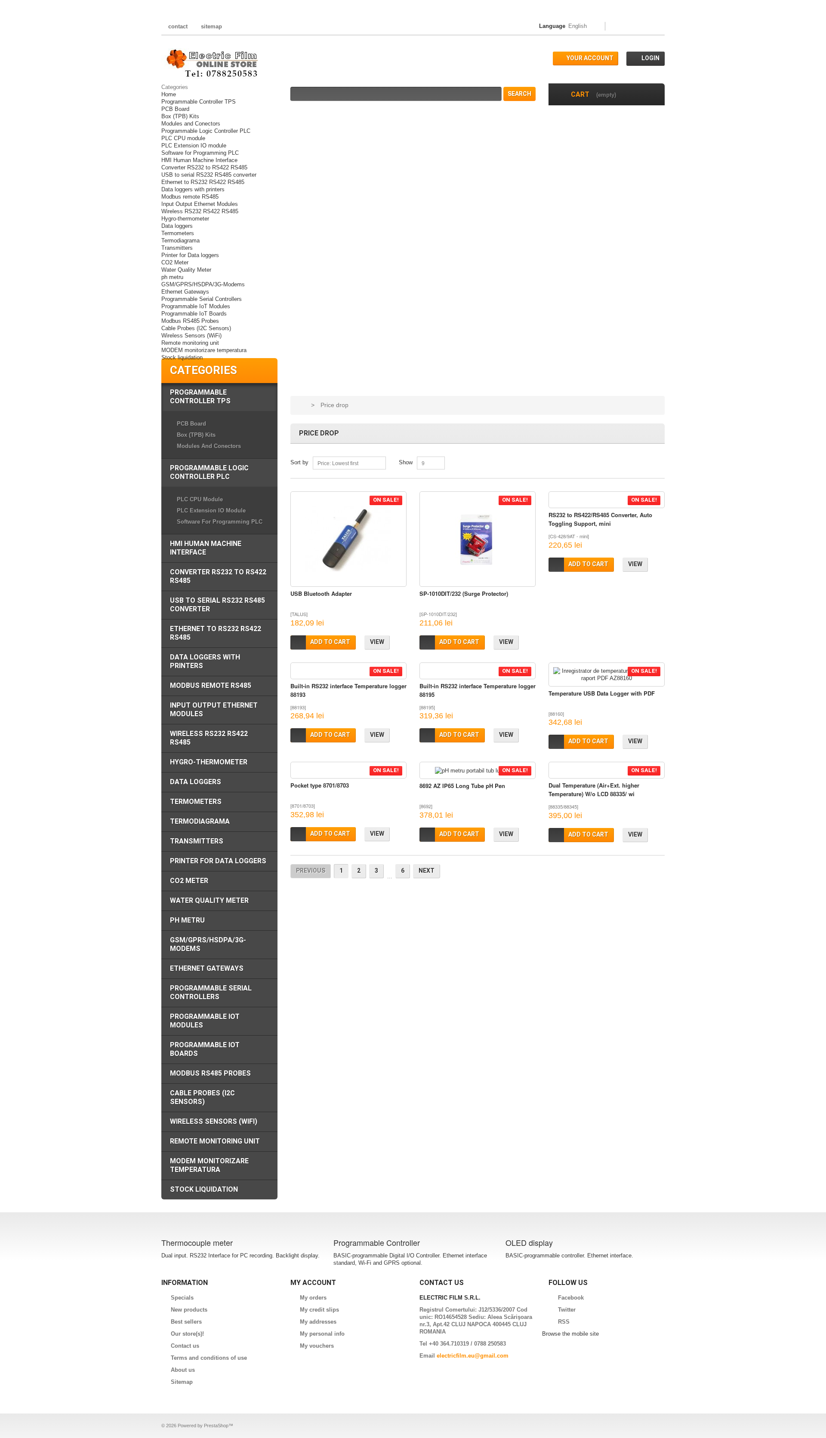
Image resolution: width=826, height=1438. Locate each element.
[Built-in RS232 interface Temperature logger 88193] (348, 670)
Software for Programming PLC (200, 153)
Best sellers (186, 1321)
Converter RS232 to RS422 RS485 (204, 167)
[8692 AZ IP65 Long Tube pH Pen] (477, 770)
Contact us (185, 1346)
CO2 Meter (174, 262)
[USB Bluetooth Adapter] (348, 539)
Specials (182, 1297)
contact (178, 26)
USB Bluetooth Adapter (321, 593)
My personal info (322, 1334)
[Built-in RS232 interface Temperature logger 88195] (477, 670)
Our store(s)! (187, 1334)
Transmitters (177, 248)
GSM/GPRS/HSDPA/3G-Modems (203, 284)
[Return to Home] (301, 405)
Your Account (590, 58)
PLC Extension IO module (193, 145)
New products (189, 1309)
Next (427, 870)
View (377, 641)
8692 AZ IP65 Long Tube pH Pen (462, 786)
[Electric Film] (210, 63)
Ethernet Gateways (185, 291)
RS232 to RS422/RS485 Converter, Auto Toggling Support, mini (600, 519)
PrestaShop (216, 1425)
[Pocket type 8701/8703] (348, 770)
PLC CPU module (183, 138)
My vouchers (317, 1346)
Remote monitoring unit (190, 343)
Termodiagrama (180, 240)
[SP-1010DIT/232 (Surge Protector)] (477, 539)
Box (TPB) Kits (180, 116)
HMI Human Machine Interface (199, 160)
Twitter (567, 1309)
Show (406, 462)
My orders (313, 1297)
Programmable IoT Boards (194, 313)
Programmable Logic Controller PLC (205, 131)
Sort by (299, 462)
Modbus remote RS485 (190, 196)
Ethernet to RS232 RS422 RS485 (202, 182)
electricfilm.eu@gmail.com (473, 1355)
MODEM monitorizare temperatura (204, 350)
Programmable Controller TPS (198, 101)
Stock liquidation (182, 357)
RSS (564, 1321)
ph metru (172, 277)
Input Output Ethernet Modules (199, 204)
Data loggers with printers (193, 189)
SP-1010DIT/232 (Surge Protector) (463, 593)
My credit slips (319, 1309)
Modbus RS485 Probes (190, 321)
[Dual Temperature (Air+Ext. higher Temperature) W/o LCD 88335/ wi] (607, 770)
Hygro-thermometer (185, 218)
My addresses (318, 1321)
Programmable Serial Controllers (201, 299)
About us (183, 1370)
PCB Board (175, 109)
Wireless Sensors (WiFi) (191, 335)
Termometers (177, 233)
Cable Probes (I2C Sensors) (196, 328)
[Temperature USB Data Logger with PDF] (607, 674)
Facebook (571, 1297)
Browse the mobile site (570, 1334)
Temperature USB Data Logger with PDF (602, 693)
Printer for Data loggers (190, 255)
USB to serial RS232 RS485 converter (208, 175)
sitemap (211, 26)
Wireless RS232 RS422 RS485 (199, 211)
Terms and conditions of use (209, 1358)
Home (168, 94)
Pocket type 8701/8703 (319, 785)
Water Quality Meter (186, 270)
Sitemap (182, 1382)
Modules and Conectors (190, 123)
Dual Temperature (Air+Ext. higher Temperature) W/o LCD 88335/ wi (594, 789)
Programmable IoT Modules (195, 306)
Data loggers (177, 226)
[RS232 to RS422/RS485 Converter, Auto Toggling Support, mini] (607, 499)
